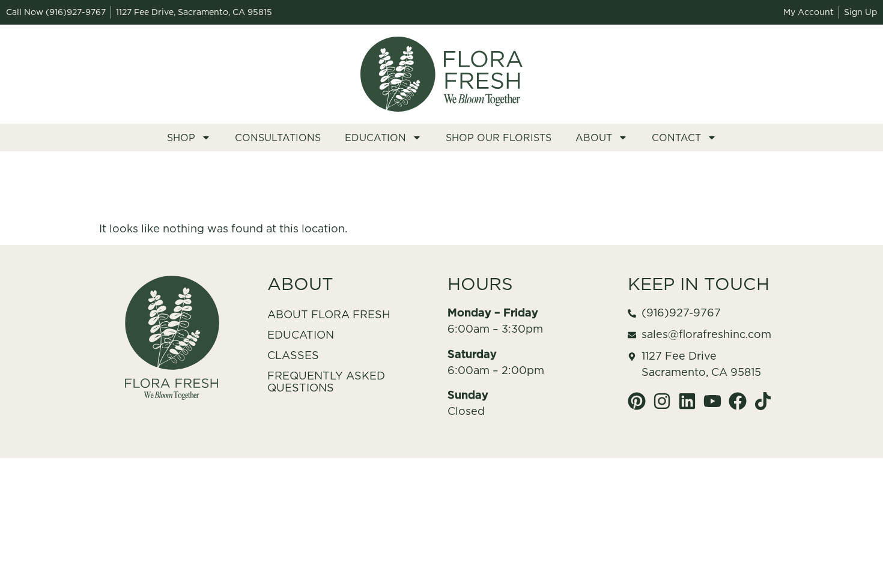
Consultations (278, 137)
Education (375, 137)
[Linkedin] (687, 401)
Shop (181, 137)
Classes (293, 355)
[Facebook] (738, 401)
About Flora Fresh (328, 314)
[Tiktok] (763, 401)
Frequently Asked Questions (326, 381)
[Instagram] (662, 401)
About (593, 137)
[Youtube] (712, 401)
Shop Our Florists (498, 137)
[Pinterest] (637, 401)
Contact (676, 137)
